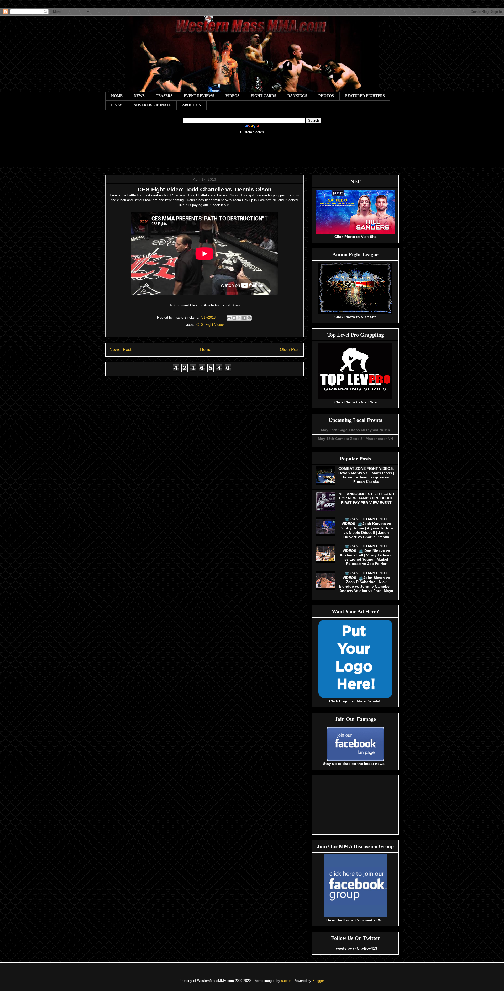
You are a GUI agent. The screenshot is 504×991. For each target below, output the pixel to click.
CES (199, 325)
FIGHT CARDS (263, 96)
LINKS (116, 105)
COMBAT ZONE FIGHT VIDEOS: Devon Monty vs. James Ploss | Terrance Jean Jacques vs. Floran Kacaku (366, 475)
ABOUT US (191, 105)
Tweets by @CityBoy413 (355, 948)
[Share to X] (239, 318)
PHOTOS (326, 96)
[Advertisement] (252, 154)
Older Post (290, 349)
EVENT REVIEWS (199, 96)
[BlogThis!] (234, 318)
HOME (117, 96)
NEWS (139, 96)
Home (205, 349)
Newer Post (120, 349)
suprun (286, 981)
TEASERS (164, 96)
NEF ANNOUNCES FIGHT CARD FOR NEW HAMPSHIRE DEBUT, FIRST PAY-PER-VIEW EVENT (366, 498)
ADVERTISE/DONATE (152, 105)
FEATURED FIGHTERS (365, 96)
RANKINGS (297, 96)
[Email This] (229, 318)
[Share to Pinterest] (249, 318)
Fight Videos (215, 325)
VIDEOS (232, 96)
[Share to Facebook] (244, 318)
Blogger (318, 981)
